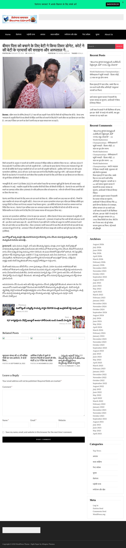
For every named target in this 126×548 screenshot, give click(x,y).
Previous (21, 305)
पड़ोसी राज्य (31, 34)
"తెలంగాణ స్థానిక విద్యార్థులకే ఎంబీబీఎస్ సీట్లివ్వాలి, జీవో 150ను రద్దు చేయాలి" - (104, 134)
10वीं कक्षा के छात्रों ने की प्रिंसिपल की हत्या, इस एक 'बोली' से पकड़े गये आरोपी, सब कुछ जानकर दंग (105, 214)
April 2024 (97, 327)
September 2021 (100, 419)
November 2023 (99, 342)
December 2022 (100, 374)
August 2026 (98, 244)
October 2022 (98, 380)
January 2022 (98, 407)
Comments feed (99, 511)
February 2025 (99, 298)
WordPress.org (99, 514)
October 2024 (98, 309)
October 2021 (98, 416)
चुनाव (97, 34)
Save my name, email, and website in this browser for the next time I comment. (39, 432)
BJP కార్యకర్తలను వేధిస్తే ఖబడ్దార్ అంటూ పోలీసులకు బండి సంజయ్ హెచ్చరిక (39, 320)
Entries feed (98, 508)
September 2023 (100, 348)
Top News (59, 53)
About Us (109, 34)
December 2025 (100, 268)
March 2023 (98, 366)
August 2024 (98, 315)
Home (7, 34)
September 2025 (100, 277)
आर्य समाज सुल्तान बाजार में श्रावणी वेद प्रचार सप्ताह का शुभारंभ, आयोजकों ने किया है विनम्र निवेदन (105, 100)
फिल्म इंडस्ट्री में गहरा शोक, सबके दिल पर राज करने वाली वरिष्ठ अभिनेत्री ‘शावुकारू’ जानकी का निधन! (104, 87)
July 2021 (97, 425)
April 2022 (97, 398)
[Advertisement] (43, 142)
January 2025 (98, 301)
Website (62, 420)
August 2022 (98, 386)
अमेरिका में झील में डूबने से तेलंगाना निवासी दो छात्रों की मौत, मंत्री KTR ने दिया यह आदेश (43, 358)
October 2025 (98, 274)
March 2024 (98, 330)
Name (5, 420)
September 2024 (100, 312)
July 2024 (97, 318)
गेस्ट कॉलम (86, 34)
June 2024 (97, 321)
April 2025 (97, 292)
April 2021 (97, 434)
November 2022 (99, 377)
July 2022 (97, 389)
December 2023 (100, 339)
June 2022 (97, 392)
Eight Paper (35, 544)
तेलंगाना (18, 34)
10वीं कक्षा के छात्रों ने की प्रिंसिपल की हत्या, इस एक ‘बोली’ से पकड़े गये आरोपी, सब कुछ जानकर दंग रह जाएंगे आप (105, 113)
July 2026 (97, 247)
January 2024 (98, 336)
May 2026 (97, 253)
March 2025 (98, 295)
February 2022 (99, 404)
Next (68, 317)
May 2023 (97, 360)
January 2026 (98, 265)
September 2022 (100, 383)
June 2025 (97, 286)
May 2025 (97, 289)
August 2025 (98, 280)
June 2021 (97, 428)
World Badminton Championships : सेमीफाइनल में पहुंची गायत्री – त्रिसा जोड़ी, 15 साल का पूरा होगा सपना (105, 75)
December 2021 (99, 410)
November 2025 (99, 271)
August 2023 (98, 351)
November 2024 (99, 306)
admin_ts (31, 53)
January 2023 (98, 371)
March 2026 (98, 259)
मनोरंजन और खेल (71, 34)
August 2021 (98, 422)
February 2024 (99, 333)
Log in (95, 505)
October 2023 (98, 345)
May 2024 (97, 324)
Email (33, 420)
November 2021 (99, 413)
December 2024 (100, 303)
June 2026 (97, 250)
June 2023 (97, 357)
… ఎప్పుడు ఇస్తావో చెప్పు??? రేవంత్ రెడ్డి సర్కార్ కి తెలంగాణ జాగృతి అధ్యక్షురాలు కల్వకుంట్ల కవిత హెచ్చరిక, (71, 359)
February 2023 (99, 369)
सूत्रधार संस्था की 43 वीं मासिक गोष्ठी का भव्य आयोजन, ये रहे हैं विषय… (15, 358)
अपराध (42, 34)
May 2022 (97, 395)
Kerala (80, 53)
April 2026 (97, 256)
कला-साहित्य (55, 34)
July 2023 (97, 354)
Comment (7, 387)
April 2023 (97, 363)
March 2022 (98, 401)
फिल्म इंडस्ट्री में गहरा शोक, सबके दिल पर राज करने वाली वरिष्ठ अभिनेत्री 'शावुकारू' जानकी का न (104, 178)
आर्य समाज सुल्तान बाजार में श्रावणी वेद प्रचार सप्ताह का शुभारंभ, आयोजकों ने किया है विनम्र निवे (105, 199)
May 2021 (97, 431)
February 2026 (99, 262)
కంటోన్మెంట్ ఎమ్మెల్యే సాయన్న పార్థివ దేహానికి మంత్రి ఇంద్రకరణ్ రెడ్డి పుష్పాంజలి (49, 308)
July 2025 (97, 283)
